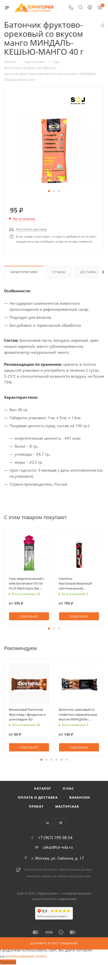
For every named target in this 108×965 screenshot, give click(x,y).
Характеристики (23, 272)
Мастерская (67, 806)
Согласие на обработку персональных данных (58, 869)
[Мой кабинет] (90, 7)
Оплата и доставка (38, 797)
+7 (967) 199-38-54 (55, 838)
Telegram (60, 823)
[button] (48, 191)
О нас (68, 788)
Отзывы (58, 272)
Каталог (42, 788)
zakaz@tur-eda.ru (58, 847)
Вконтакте (47, 823)
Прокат (36, 806)
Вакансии (79, 797)
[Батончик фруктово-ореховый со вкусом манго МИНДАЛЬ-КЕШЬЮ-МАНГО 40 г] (54, 149)
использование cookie (26, 956)
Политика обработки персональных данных (58, 876)
